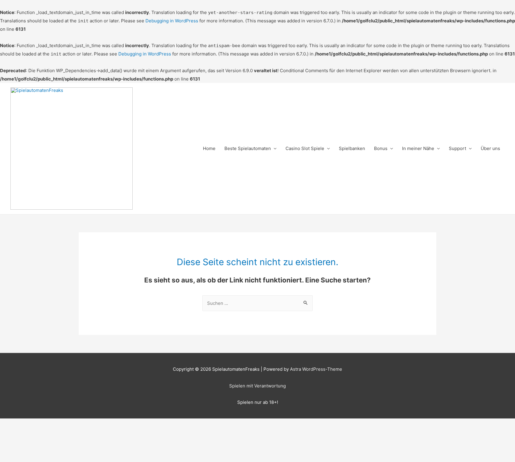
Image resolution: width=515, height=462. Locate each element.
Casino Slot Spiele (305, 148)
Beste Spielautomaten (247, 148)
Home (209, 148)
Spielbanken (352, 148)
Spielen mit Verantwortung (257, 386)
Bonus (380, 148)
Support (457, 148)
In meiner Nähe (418, 148)
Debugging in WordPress (171, 21)
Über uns (490, 148)
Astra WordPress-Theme (316, 369)
